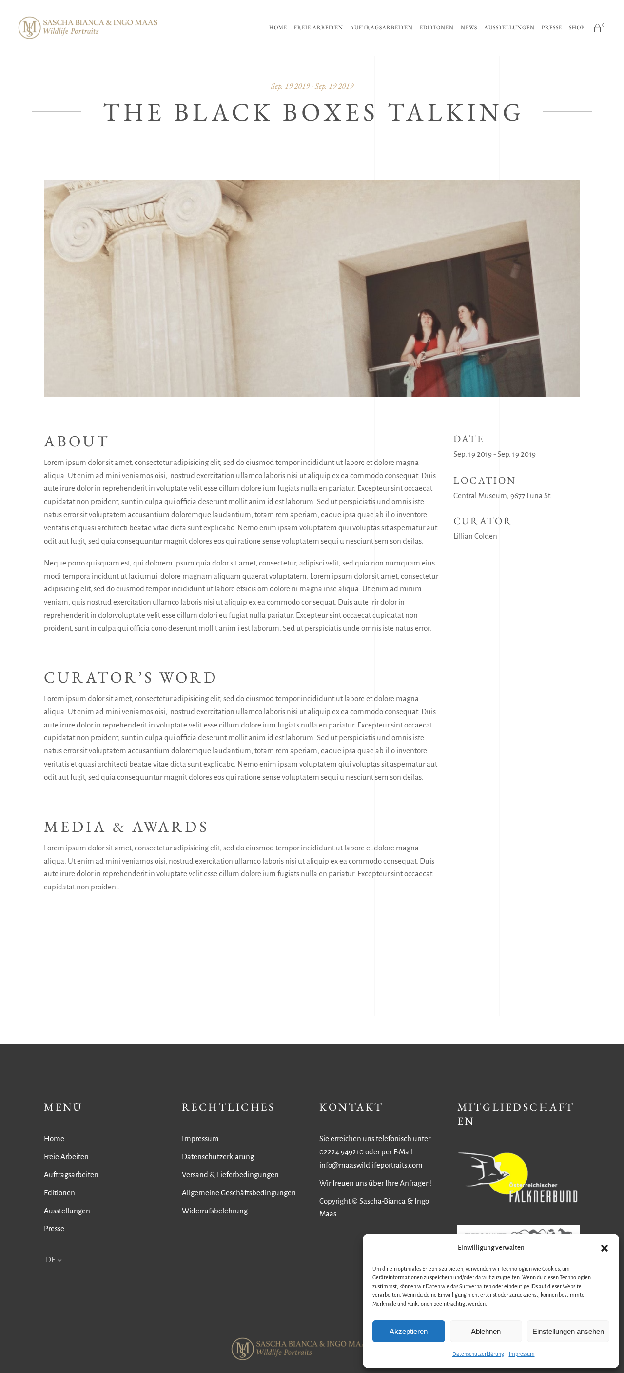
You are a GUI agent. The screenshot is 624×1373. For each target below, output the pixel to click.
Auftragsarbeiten (71, 1175)
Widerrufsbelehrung (215, 1211)
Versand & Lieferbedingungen (230, 1175)
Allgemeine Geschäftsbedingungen (239, 1193)
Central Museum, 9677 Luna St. (502, 495)
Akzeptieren (409, 1331)
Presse (54, 1228)
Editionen (59, 1193)
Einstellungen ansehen (568, 1331)
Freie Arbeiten (66, 1156)
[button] (604, 1248)
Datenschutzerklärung (478, 1354)
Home (54, 1138)
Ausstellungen (67, 1211)
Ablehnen (486, 1331)
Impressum (522, 1354)
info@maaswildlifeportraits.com (371, 1165)
